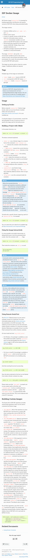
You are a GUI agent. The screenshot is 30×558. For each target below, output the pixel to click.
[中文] (3, 17)
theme (16, 554)
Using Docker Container (10, 530)
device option (13, 266)
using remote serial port (14, 280)
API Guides (7, 7)
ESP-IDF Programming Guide (16, 2)
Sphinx (9, 554)
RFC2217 (6, 317)
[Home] (2, 7)
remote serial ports (17, 277)
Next (24, 544)
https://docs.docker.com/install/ (10, 113)
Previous (6, 544)
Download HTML (23, 556)
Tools (12, 7)
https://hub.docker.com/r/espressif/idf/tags (14, 96)
